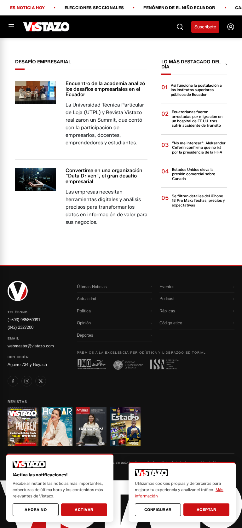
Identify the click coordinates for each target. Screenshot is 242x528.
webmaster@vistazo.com (31, 346)
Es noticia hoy (27, 8)
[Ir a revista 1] (23, 426)
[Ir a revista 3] (91, 426)
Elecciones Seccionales (94, 8)
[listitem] (13, 381)
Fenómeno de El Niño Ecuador (179, 8)
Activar (84, 509)
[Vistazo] (46, 27)
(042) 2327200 (20, 327)
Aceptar (206, 509)
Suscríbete (205, 27)
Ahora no (36, 509)
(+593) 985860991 (24, 319)
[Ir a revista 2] (57, 426)
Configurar (158, 509)
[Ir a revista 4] (125, 426)
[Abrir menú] (11, 27)
